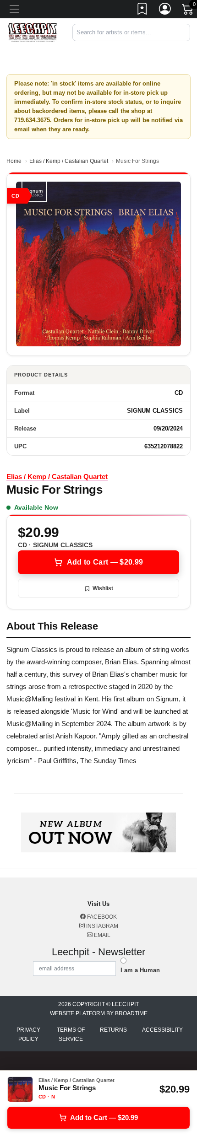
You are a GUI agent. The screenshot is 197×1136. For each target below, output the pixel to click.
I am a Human (140, 970)
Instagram (101, 926)
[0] (188, 11)
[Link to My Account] (165, 10)
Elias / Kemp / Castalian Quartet (68, 161)
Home (14, 161)
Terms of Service (71, 1034)
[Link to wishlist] (142, 10)
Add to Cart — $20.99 (105, 562)
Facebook (101, 917)
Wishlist (103, 588)
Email (101, 935)
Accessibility (162, 1030)
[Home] (33, 32)
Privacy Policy (28, 1034)
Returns (113, 1030)
